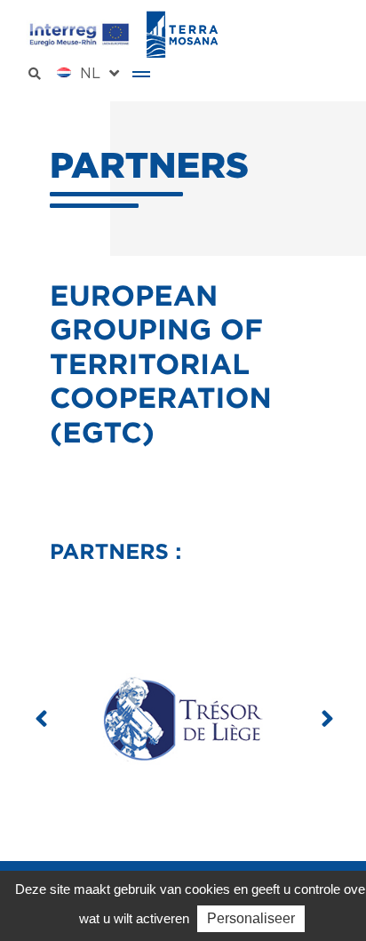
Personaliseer (251, 918)
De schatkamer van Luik (183, 719)
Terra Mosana (182, 34)
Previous (41, 719)
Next (325, 719)
